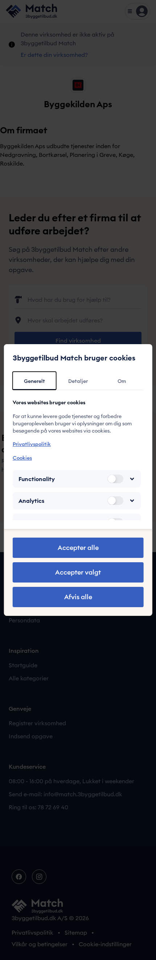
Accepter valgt (78, 572)
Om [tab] (122, 381)
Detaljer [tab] (78, 381)
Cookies (22, 458)
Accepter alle (78, 547)
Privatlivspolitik (32, 444)
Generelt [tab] (34, 381)
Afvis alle (78, 597)
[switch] (115, 479)
